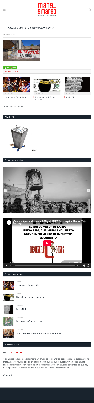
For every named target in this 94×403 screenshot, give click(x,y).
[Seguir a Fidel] (77, 86)
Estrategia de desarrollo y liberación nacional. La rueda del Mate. (39, 333)
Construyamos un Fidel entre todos (29, 321)
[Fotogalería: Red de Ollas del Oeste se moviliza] (47, 190)
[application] (47, 243)
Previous (5, 190)
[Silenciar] (84, 265)
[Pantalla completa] (88, 265)
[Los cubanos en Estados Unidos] (16, 86)
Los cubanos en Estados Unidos (16, 97)
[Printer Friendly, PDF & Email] (10, 67)
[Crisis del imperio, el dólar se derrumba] (47, 86)
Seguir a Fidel (70, 97)
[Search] (90, 9)
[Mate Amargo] (47, 9)
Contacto (8, 375)
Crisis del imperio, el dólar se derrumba (30, 297)
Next (88, 190)
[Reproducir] (6, 265)
